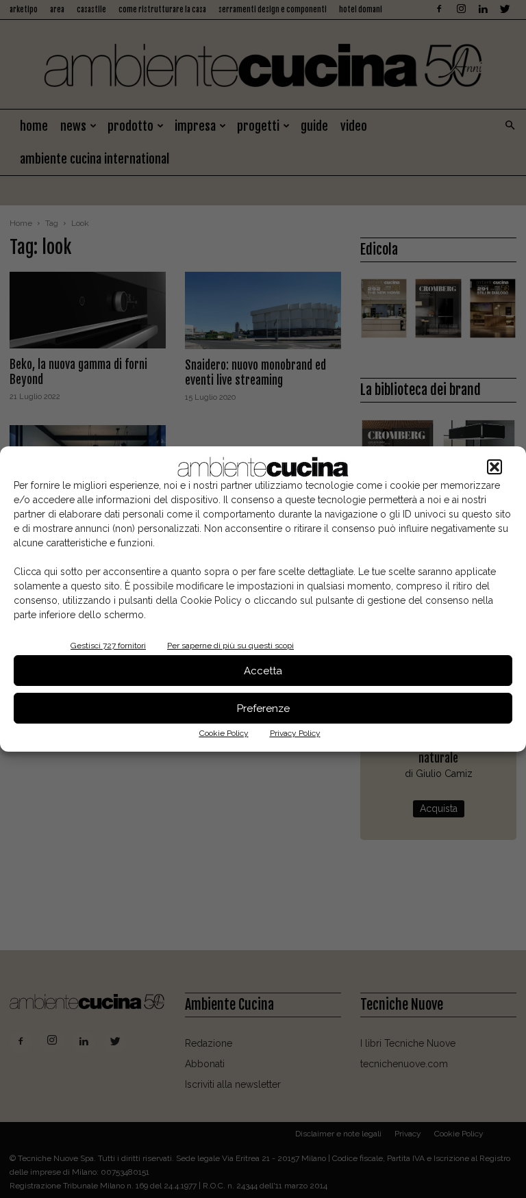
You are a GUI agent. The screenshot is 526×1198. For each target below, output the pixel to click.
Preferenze (263, 708)
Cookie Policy (224, 733)
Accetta (263, 671)
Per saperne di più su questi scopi (230, 645)
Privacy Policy (295, 733)
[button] (494, 467)
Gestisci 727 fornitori (108, 645)
